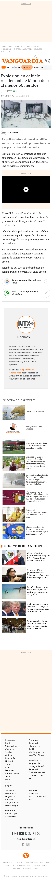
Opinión (38, 67)
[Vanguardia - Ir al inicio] (26, 62)
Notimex (14, 133)
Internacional (7, 96)
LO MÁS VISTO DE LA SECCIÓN (22, 546)
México (16, 67)
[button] (3, 67)
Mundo (27, 67)
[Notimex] (26, 324)
